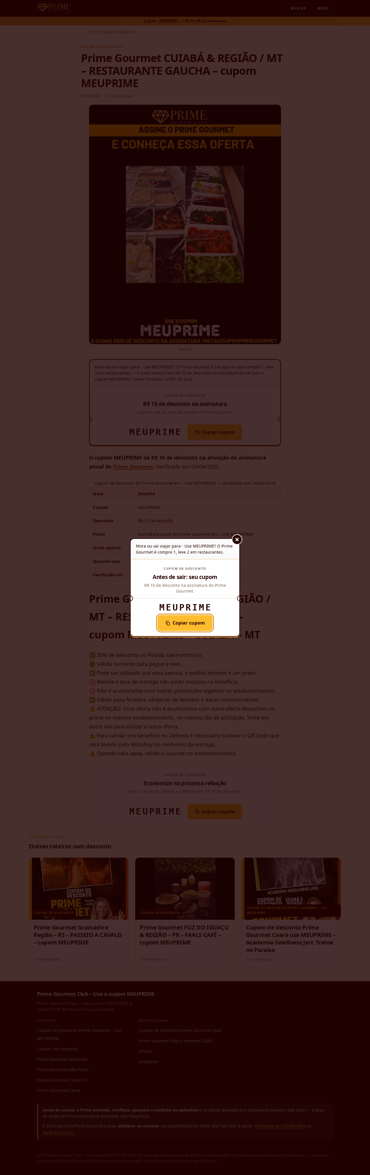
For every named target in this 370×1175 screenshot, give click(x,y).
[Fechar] (237, 539)
